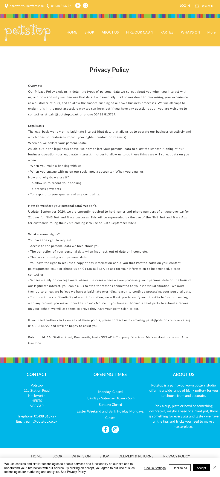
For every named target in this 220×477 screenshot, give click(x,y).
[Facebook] (78, 5)
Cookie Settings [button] (155, 468)
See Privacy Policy (73, 471)
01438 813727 (45, 416)
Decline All (180, 468)
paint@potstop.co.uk (161, 320)
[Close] (214, 468)
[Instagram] (85, 5)
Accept (201, 468)
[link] (204, 6)
